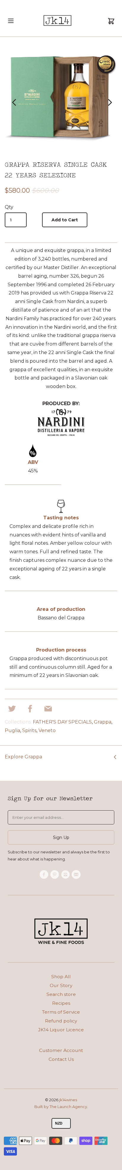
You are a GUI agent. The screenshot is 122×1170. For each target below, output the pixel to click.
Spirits (29, 730)
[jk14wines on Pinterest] (55, 874)
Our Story (61, 985)
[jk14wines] (57, 22)
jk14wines (68, 1099)
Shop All (61, 976)
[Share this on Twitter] (12, 710)
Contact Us (61, 1059)
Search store (61, 994)
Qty (9, 207)
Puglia (12, 730)
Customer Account (61, 1050)
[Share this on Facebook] (30, 710)
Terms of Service (61, 1012)
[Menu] (11, 26)
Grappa (102, 722)
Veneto (47, 730)
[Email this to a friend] (48, 710)
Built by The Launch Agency (60, 1106)
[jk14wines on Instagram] (66, 874)
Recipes (61, 1003)
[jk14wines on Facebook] (44, 874)
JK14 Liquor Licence (61, 1029)
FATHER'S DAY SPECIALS (62, 722)
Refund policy (61, 1021)
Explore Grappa (23, 757)
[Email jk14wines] (77, 874)
